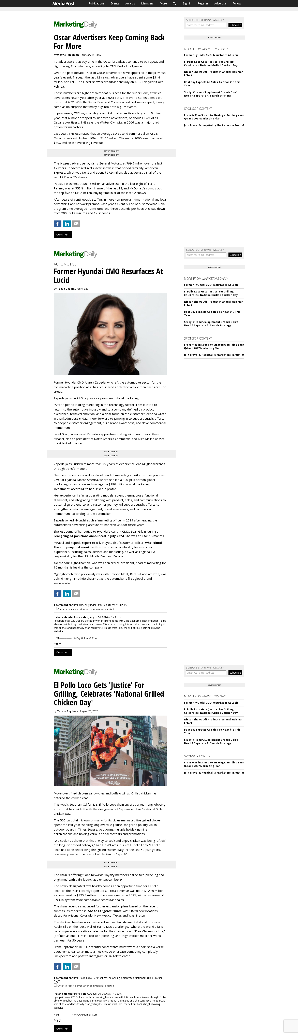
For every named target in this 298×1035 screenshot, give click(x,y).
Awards (130, 3)
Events (114, 3)
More (163, 3)
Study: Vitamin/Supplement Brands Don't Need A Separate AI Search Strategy (211, 93)
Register (202, 3)
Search (174, 3)
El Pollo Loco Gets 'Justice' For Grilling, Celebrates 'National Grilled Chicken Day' (211, 63)
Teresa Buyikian (67, 711)
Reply (57, 643)
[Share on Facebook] (57, 223)
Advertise (220, 3)
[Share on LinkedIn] (67, 223)
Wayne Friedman (68, 55)
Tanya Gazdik (66, 288)
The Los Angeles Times (104, 911)
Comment (62, 234)
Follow (237, 3)
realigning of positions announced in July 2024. (89, 536)
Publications (96, 3)
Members (147, 3)
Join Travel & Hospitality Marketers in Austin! (214, 125)
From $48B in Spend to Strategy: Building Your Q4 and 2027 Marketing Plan (214, 116)
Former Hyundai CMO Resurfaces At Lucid (211, 55)
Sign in (187, 3)
